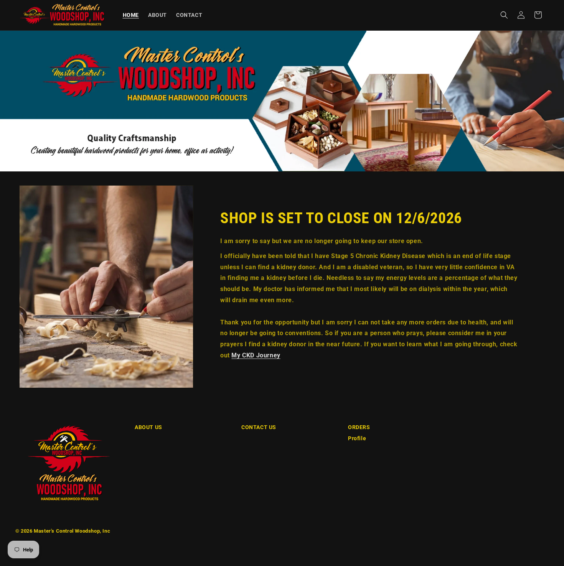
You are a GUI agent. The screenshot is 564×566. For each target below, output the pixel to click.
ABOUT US (148, 427)
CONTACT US (258, 427)
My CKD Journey (255, 355)
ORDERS (359, 427)
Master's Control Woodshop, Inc (72, 531)
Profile (357, 438)
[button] (504, 15)
